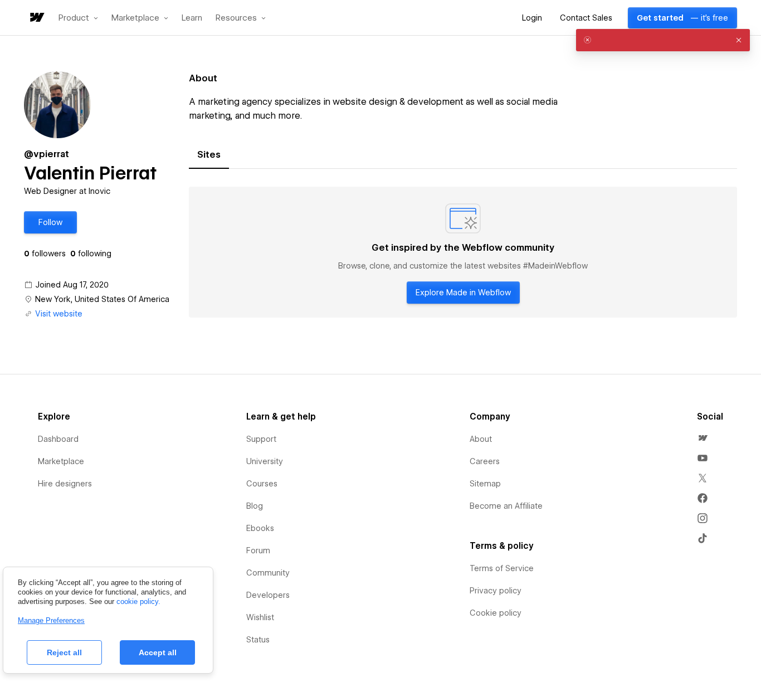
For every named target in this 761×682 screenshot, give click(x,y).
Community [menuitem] (268, 572)
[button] (78, 18)
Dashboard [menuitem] (58, 439)
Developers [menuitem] (268, 595)
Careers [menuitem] (485, 461)
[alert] (663, 40)
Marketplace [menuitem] (61, 461)
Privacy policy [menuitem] (495, 590)
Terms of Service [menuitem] (502, 568)
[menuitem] (702, 438)
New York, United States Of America (102, 299)
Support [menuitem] (261, 439)
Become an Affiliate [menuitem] (506, 505)
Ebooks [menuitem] (260, 528)
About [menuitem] (481, 439)
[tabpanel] (463, 252)
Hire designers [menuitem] (65, 483)
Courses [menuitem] (261, 483)
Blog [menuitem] (254, 505)
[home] (36, 18)
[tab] (209, 155)
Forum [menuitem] (258, 550)
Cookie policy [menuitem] (495, 612)
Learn (192, 18)
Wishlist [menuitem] (260, 617)
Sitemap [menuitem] (485, 483)
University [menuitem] (264, 461)
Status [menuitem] (258, 639)
